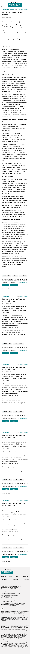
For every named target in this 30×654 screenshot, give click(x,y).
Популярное (5, 9)
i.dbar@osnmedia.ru (8, 596)
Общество (3, 576)
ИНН (15, 275)
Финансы (11, 576)
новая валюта (18, 344)
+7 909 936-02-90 (8, 597)
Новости (5, 285)
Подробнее (25, 627)
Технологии (26, 576)
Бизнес (18, 576)
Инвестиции (4, 579)
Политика (26, 579)
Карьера (15, 579)
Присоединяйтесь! (22, 282)
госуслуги (7, 275)
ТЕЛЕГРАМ (14, 285)
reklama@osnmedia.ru (15, 600)
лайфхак (23, 275)
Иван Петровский (24, 296)
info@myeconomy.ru (8, 591)
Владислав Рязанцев (23, 9)
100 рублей (7, 344)
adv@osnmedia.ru (23, 600)
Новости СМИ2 (6, 289)
